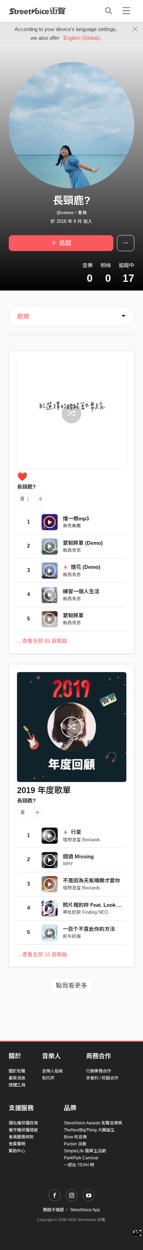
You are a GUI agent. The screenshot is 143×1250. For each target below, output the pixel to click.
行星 (75, 832)
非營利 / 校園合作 (102, 1078)
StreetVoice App (85, 1209)
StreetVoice (37, 10)
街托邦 (48, 1078)
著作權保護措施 (23, 1130)
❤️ (22, 476)
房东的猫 (72, 936)
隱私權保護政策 (23, 1123)
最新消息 (17, 1078)
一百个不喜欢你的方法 (89, 929)
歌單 (23, 316)
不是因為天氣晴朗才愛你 (91, 880)
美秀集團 (72, 525)
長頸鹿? (26, 487)
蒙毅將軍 (73, 615)
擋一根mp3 (76, 518)
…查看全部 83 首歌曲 (42, 641)
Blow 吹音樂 (75, 1137)
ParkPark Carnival (81, 1157)
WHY (68, 863)
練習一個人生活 (81, 591)
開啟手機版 (53, 1209)
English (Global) (82, 38)
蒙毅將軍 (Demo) (83, 543)
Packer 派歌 (75, 1144)
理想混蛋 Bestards (81, 839)
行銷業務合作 (98, 1071)
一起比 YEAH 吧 (79, 1164)
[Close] (135, 29)
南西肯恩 (72, 550)
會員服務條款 (21, 1137)
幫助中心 (17, 1151)
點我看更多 (71, 985)
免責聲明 (17, 1144)
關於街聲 (17, 1071)
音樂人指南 (52, 1071)
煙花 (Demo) (84, 567)
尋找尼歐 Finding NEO (85, 912)
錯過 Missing (78, 856)
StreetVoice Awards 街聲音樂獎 (93, 1123)
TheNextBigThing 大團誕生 (89, 1130)
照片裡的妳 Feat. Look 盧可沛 (98, 905)
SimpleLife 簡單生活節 (85, 1151)
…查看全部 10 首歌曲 (42, 954)
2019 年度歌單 (44, 790)
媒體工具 (17, 1085)
